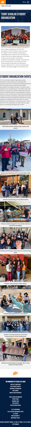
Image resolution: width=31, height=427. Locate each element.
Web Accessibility (15, 416)
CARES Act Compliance (15, 384)
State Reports (15, 403)
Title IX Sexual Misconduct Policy (15, 412)
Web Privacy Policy (15, 418)
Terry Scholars (6, 6)
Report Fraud (15, 399)
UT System (15, 414)
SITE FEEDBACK (15, 424)
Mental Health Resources (15, 393)
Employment (16, 391)
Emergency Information (15, 388)
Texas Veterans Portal (15, 405)
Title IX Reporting (15, 409)
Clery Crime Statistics (15, 386)
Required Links (15, 401)
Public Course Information (15, 397)
